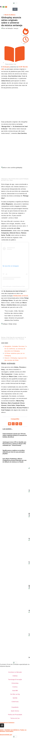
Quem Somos (15, 711)
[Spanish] (6, 7)
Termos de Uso (15, 718)
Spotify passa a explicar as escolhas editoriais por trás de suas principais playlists (14, 452)
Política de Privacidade (15, 714)
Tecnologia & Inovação (15, 679)
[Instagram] (2, 725)
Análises (15, 676)
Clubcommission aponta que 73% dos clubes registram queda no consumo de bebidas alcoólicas (15, 435)
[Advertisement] (15, 105)
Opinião (15, 698)
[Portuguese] (4, 7)
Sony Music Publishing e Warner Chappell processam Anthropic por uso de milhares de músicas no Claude (14, 460)
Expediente (15, 707)
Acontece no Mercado (15, 672)
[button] (9, 423)
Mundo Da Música (9, 14)
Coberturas (15, 701)
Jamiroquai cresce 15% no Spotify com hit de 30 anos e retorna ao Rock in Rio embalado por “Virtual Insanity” (14, 443)
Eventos (15, 687)
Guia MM (15, 690)
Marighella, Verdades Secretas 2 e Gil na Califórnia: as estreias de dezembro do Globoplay (15, 349)
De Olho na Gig (15, 694)
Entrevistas (15, 683)
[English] (1, 7)
